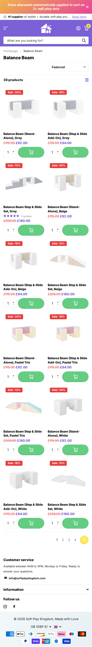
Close (87, 7)
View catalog (5, 28)
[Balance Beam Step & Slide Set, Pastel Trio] (23, 406)
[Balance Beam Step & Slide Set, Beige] (68, 259)
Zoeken (84, 40)
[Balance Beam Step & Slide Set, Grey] (23, 181)
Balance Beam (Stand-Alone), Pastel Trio (19, 360)
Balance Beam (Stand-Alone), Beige (64, 209)
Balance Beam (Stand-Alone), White (64, 433)
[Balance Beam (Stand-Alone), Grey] (23, 108)
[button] (14, 148)
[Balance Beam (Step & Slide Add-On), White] (23, 479)
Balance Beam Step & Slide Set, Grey (22, 209)
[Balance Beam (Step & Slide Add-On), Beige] (23, 259)
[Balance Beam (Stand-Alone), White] (68, 406)
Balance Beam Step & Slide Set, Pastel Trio (22, 433)
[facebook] (14, 606)
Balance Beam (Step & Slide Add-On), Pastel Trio (67, 360)
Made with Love (66, 619)
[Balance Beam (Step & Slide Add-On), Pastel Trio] (68, 332)
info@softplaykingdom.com (27, 578)
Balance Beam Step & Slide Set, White (67, 507)
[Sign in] (78, 28)
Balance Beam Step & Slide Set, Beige (67, 287)
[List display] (87, 80)
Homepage (10, 51)
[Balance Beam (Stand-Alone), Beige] (68, 181)
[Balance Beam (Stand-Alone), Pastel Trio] (23, 332)
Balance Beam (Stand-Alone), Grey (19, 136)
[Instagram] (5, 606)
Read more (79, 16)
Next (84, 540)
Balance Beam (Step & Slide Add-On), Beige (23, 287)
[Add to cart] (31, 152)
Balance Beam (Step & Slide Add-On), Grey (67, 136)
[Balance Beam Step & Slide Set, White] (68, 479)
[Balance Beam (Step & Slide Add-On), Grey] (68, 108)
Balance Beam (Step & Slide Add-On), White (23, 507)
